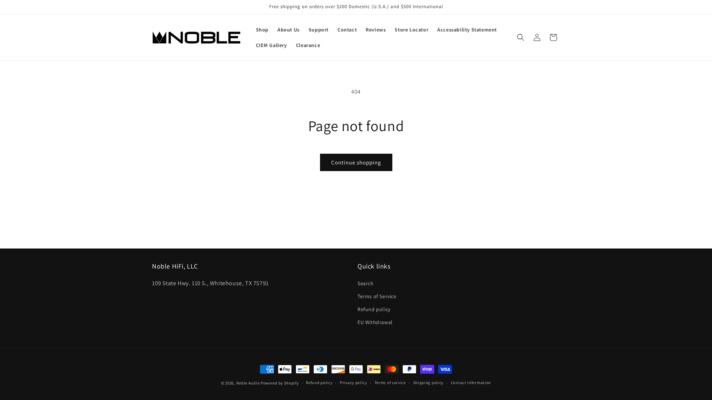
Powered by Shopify (280, 383)
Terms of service (390, 382)
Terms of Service (376, 296)
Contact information (471, 382)
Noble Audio (248, 383)
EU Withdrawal (375, 322)
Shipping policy (428, 382)
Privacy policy (353, 382)
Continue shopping (356, 162)
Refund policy (373, 309)
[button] (520, 37)
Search (365, 283)
